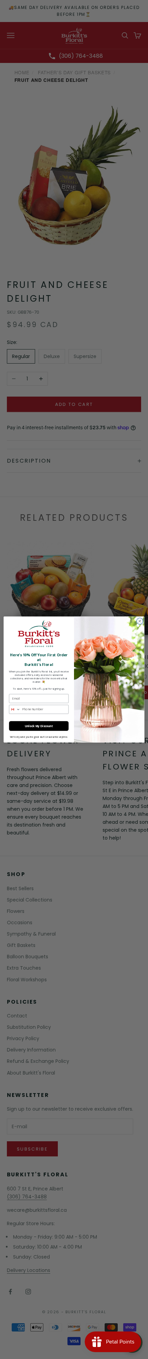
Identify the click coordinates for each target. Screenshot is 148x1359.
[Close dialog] (140, 621)
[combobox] (14, 709)
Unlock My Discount (39, 726)
